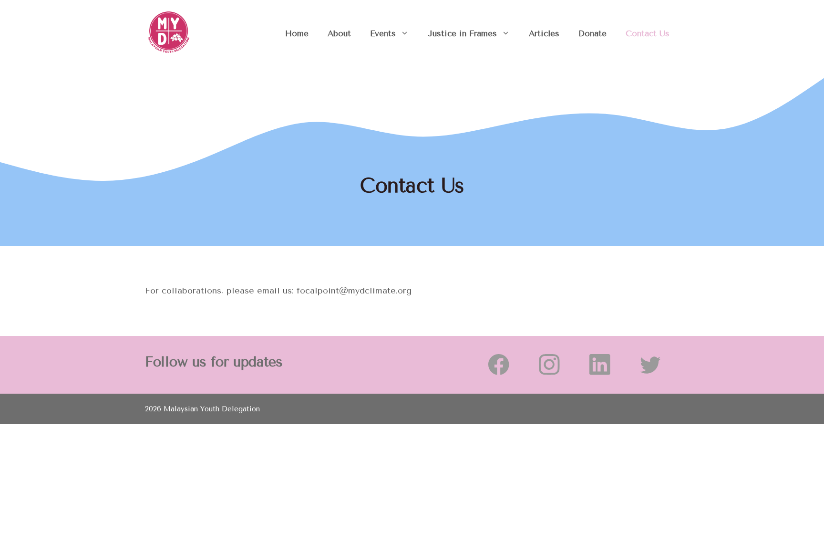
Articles (544, 33)
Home (297, 33)
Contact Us (648, 33)
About (339, 33)
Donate (592, 33)
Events (383, 33)
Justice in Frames (462, 33)
